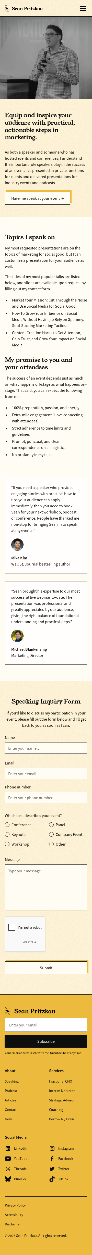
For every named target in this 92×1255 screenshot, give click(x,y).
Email (9, 762)
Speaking (12, 1081)
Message (12, 859)
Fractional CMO (60, 1081)
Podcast (11, 1090)
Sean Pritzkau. (27, 1235)
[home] (24, 8)
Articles (10, 1100)
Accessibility (14, 1214)
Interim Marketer (62, 1090)
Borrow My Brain (61, 1119)
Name (10, 737)
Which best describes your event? (33, 815)
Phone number (18, 786)
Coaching (56, 1109)
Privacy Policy (15, 1205)
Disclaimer (13, 1224)
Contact (11, 1109)
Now (8, 1119)
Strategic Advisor (62, 1100)
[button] (82, 8)
